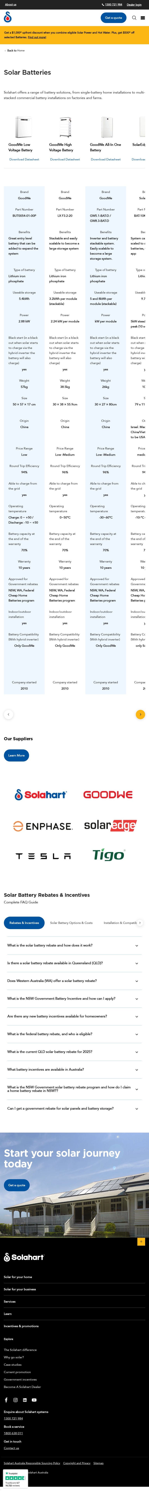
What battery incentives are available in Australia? (45, 1069)
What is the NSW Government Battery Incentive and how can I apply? (61, 998)
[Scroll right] (140, 923)
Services (10, 1301)
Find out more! (37, 37)
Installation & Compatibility (123, 923)
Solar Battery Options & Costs (71, 923)
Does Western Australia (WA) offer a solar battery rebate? (52, 980)
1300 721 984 (113, 4)
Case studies (13, 1365)
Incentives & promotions (21, 1326)
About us (10, 4)
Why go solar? (14, 1357)
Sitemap (99, 1463)
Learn (8, 1314)
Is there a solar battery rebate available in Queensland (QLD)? (55, 963)
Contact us (11, 1448)
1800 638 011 (13, 1433)
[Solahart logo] (8, 21)
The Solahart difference (20, 1350)
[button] (141, 1242)
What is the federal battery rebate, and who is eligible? (49, 1034)
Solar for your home (18, 1277)
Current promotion (17, 1372)
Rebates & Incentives (24, 923)
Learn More (16, 755)
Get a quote (113, 18)
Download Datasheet (24, 159)
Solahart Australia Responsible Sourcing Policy (32, 1463)
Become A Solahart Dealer (22, 1387)
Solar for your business (20, 1289)
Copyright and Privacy (76, 1463)
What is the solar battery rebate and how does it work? (50, 945)
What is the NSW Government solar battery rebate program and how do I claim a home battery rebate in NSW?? (69, 1089)
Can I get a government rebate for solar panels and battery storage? (60, 1108)
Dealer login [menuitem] (134, 5)
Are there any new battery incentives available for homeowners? (57, 1016)
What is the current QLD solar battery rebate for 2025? (49, 1051)
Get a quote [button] (16, 1185)
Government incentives (20, 1379)
